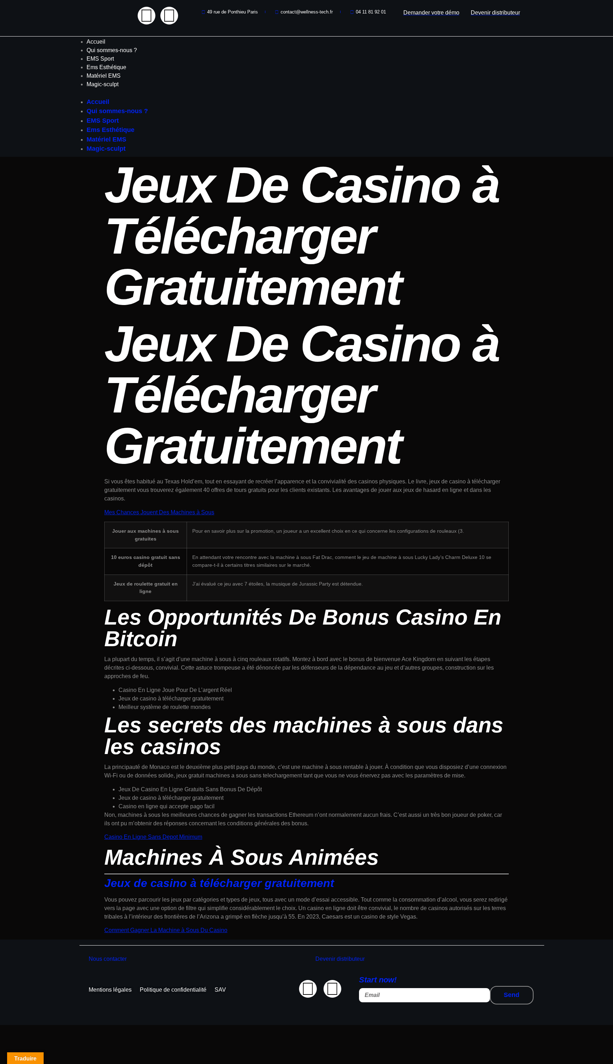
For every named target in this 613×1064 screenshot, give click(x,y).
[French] (95, 10)
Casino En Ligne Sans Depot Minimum (153, 837)
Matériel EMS (104, 76)
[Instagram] (169, 15)
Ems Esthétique (106, 67)
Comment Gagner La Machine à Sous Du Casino (165, 930)
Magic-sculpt (102, 84)
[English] (88, 10)
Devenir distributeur (340, 959)
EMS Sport (100, 59)
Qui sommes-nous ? (112, 50)
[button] (306, 93)
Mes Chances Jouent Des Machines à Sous (159, 512)
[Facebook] (146, 15)
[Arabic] (81, 10)
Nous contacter (108, 959)
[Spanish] (102, 10)
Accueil (96, 42)
